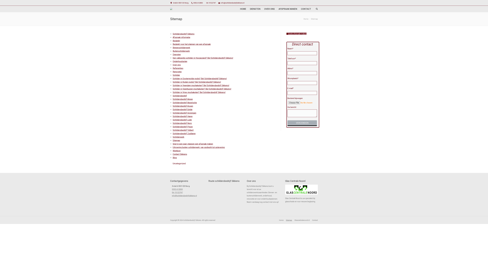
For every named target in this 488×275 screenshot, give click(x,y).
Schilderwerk (178, 137)
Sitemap (176, 140)
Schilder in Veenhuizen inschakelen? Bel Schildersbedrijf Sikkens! (202, 89)
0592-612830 (198, 3)
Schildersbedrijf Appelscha (185, 102)
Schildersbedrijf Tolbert (183, 130)
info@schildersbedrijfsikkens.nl (232, 3)
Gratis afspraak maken (297, 34)
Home (306, 19)
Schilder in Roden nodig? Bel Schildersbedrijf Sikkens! (197, 82)
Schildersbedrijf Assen (183, 106)
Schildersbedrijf (180, 96)
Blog (175, 157)
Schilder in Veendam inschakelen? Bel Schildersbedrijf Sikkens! (201, 85)
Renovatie (177, 72)
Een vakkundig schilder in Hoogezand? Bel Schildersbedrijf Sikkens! (203, 58)
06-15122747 (211, 3)
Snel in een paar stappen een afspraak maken (193, 144)
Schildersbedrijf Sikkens (183, 34)
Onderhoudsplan (180, 61)
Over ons (177, 65)
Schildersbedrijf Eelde (182, 109)
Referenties (178, 68)
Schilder (176, 75)
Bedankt (176, 41)
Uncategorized (179, 163)
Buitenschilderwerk (181, 51)
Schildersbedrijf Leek (182, 120)
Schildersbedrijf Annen (183, 99)
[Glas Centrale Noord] (301, 195)
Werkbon (177, 151)
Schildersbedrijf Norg (182, 123)
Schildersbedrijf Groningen (184, 113)
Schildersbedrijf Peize (183, 127)
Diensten (177, 54)
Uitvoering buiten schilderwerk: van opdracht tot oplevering (199, 147)
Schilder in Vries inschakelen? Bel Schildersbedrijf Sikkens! (199, 92)
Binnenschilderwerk (181, 47)
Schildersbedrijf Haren (183, 116)
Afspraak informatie (181, 37)
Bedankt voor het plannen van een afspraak (192, 44)
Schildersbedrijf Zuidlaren (184, 133)
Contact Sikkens (180, 154)
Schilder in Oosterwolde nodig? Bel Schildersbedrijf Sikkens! (200, 78)
